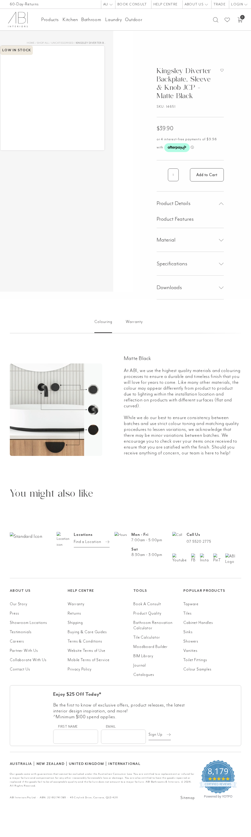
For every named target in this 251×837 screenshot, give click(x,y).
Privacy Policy (80, 669)
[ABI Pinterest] (219, 558)
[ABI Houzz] (233, 559)
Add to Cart (206, 174)
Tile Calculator (146, 637)
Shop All (43, 42)
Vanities (190, 650)
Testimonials (21, 632)
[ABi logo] (39, 550)
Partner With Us (24, 650)
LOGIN (237, 4)
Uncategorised (62, 42)
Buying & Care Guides (87, 632)
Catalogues (143, 674)
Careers (17, 641)
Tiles (187, 613)
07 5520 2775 (199, 541)
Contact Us (20, 669)
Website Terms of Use (86, 650)
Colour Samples (197, 669)
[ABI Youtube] (181, 558)
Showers (190, 641)
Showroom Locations (28, 622)
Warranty (76, 604)
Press (14, 613)
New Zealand (50, 764)
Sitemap (187, 797)
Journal (139, 665)
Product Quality (147, 613)
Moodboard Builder (150, 646)
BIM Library (143, 656)
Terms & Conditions (85, 641)
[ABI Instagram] (206, 558)
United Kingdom (86, 764)
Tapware (191, 604)
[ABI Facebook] (195, 558)
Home (31, 42)
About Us (195, 4)
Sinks (188, 632)
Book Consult (132, 4)
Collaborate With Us (28, 659)
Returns (74, 613)
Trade (219, 4)
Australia (21, 764)
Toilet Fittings (195, 659)
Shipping (75, 622)
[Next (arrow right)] (242, 418)
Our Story (18, 604)
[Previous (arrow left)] (8, 418)
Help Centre (165, 4)
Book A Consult (147, 604)
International (124, 764)
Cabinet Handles (198, 622)
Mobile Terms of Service (89, 659)
